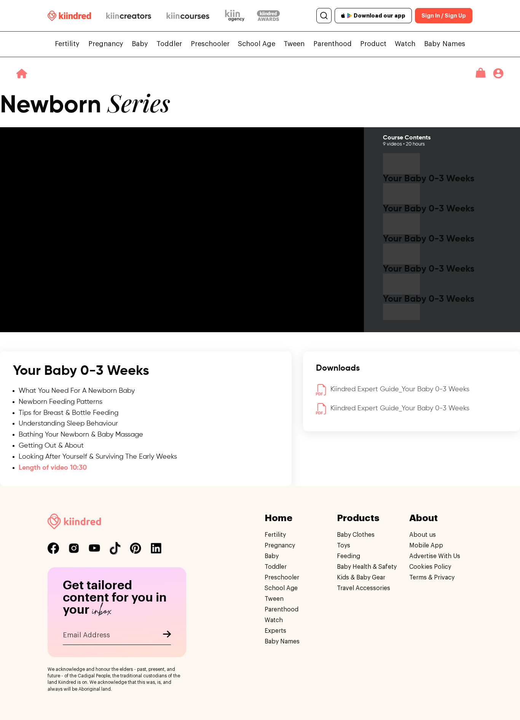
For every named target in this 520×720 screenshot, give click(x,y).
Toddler (169, 43)
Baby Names (444, 43)
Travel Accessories (363, 588)
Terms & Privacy (432, 577)
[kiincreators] (128, 15)
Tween (294, 43)
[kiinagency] (236, 16)
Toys (343, 545)
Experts (275, 631)
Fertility (67, 43)
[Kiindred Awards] (268, 15)
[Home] (21, 73)
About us (422, 535)
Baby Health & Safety (367, 567)
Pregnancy (105, 43)
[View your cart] (480, 73)
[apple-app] (343, 15)
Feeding (348, 556)
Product (373, 43)
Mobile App (426, 545)
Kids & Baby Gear (361, 577)
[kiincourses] (188, 15)
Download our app (379, 15)
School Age (256, 43)
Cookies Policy (430, 567)
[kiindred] (69, 16)
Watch (405, 43)
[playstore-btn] (349, 15)
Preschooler (210, 43)
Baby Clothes (356, 535)
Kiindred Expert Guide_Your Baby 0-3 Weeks (399, 389)
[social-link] (53, 548)
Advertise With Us (434, 556)
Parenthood (332, 43)
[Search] (324, 15)
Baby (140, 43)
